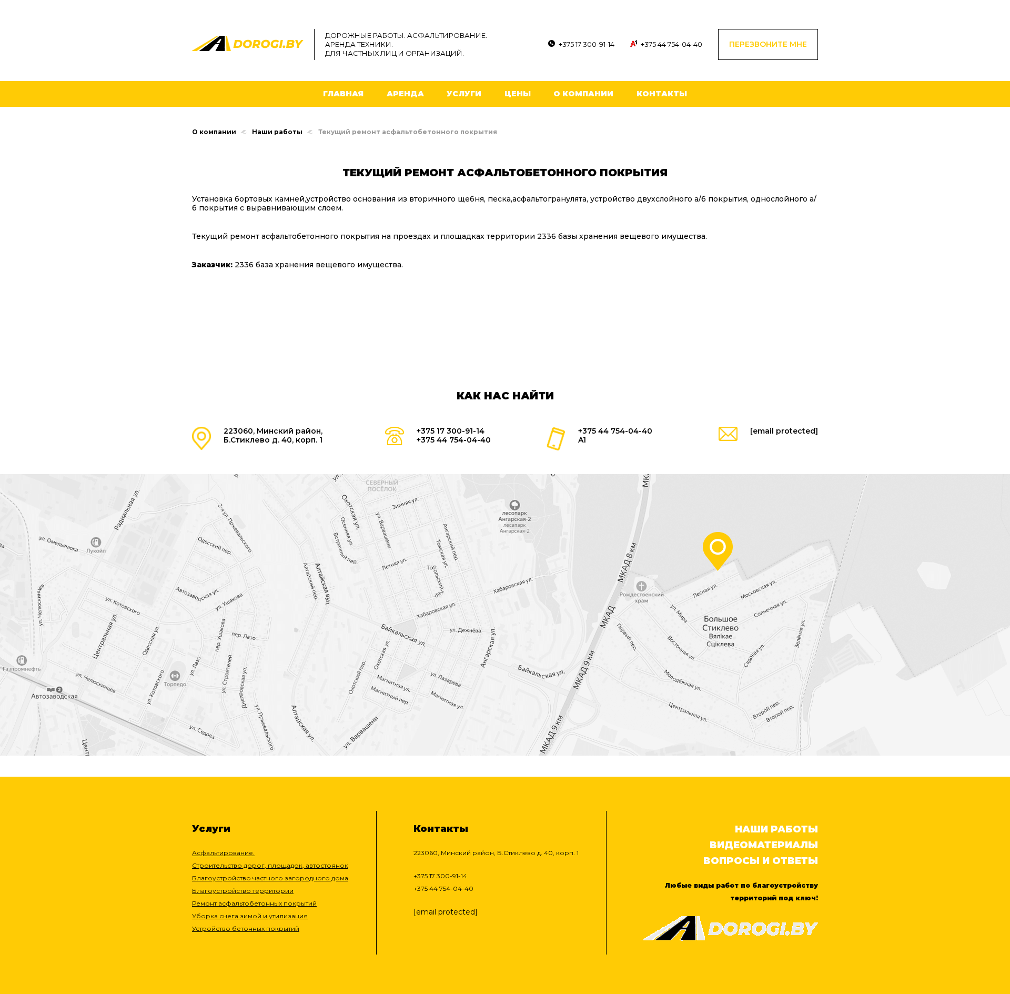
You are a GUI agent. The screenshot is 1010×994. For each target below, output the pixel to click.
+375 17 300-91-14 (586, 44)
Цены (517, 93)
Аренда (405, 93)
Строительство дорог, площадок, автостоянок (270, 865)
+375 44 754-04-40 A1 (615, 435)
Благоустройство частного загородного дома (270, 878)
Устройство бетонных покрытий (245, 928)
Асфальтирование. (223, 853)
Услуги (464, 93)
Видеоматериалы (764, 845)
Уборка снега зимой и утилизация (250, 916)
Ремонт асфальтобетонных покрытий (254, 903)
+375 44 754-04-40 (671, 44)
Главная (343, 93)
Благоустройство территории (243, 891)
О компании (583, 93)
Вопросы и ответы (760, 861)
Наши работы (277, 132)
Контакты (662, 93)
